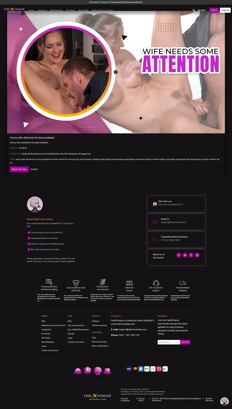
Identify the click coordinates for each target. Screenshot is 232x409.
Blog (94, 338)
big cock (79, 159)
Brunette (60, 154)
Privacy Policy (141, 399)
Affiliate (95, 321)
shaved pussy (117, 159)
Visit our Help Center (170, 240)
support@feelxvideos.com (173, 222)
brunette (54, 159)
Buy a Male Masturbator (78, 329)
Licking (70, 154)
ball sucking (105, 159)
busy (39, 159)
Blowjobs (35, 154)
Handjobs (52, 154)
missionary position (143, 159)
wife (23, 159)
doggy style (180, 159)
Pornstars (46, 334)
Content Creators (99, 325)
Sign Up (225, 10)
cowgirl (205, 159)
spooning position (193, 159)
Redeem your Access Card (53, 325)
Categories (42, 10)
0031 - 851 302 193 (129, 335)
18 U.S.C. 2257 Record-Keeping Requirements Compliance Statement (176, 399)
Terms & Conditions (125, 399)
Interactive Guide (99, 342)
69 (65, 154)
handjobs (96, 159)
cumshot (212, 159)
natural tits (63, 159)
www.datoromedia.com (123, 324)
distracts (29, 159)
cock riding (170, 159)
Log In (214, 10)
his (35, 159)
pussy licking (129, 159)
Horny (18, 159)
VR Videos (70, 10)
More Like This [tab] (19, 169)
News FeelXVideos (100, 346)
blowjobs (87, 159)
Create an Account (50, 350)
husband (46, 159)
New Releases (56, 10)
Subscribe (185, 342)
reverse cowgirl (158, 159)
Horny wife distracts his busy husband (32, 137)
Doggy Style (86, 154)
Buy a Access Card (76, 325)
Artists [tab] (34, 169)
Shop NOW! (83, 10)
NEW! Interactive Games (102, 10)
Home (31, 10)
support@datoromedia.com (133, 329)
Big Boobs (26, 154)
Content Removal (209, 399)
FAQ (43, 321)
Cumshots (43, 154)
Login (44, 346)
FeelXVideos (172, 320)
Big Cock (76, 154)
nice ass (71, 159)
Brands (71, 334)
